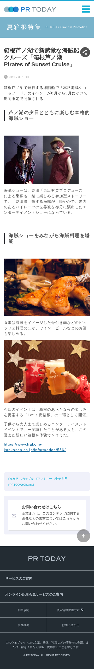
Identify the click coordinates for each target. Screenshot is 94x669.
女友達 (14, 478)
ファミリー (45, 478)
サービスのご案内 (18, 578)
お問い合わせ (70, 625)
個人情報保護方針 (68, 610)
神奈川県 (61, 478)
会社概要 (23, 625)
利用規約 (23, 610)
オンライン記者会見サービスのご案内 (34, 594)
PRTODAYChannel (22, 484)
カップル (28, 478)
